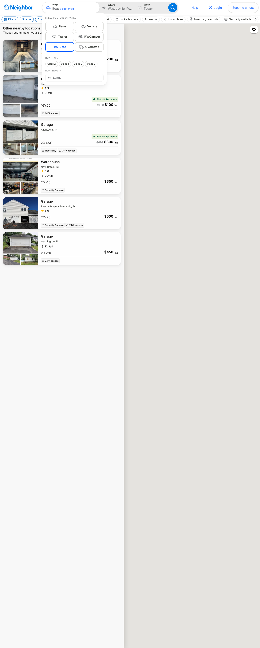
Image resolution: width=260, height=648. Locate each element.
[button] (71, 7)
